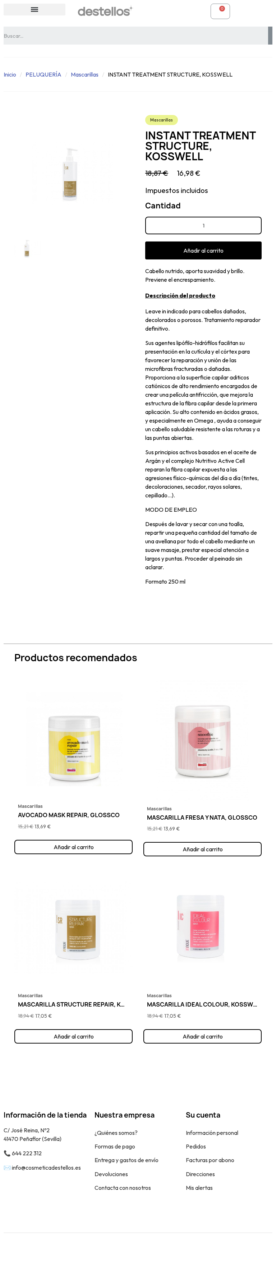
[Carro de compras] (220, 11)
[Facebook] (245, 1256)
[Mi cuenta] (151, 11)
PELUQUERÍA (43, 74)
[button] (203, 250)
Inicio (10, 74)
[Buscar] (270, 36)
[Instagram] (261, 1256)
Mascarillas (84, 74)
